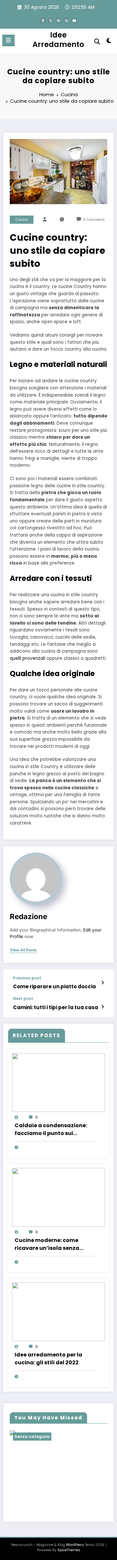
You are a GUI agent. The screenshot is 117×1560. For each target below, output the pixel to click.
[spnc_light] (109, 42)
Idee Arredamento (58, 40)
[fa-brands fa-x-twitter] (51, 20)
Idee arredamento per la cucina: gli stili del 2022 (48, 1358)
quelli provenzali (27, 658)
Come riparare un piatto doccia (54, 986)
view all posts (23, 950)
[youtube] (74, 20)
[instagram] (66, 20)
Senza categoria (32, 1436)
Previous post (27, 978)
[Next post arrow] (102, 1007)
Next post (23, 998)
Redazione (28, 916)
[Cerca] (97, 41)
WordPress (75, 1544)
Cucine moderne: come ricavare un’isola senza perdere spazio (47, 1244)
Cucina (22, 219)
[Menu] (8, 40)
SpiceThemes (69, 1550)
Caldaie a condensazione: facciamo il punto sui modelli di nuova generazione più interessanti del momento (55, 1129)
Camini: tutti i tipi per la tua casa (55, 1007)
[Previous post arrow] (102, 983)
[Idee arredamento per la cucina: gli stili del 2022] (58, 1311)
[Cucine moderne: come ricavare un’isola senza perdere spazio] (58, 1197)
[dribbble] (58, 20)
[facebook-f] (43, 20)
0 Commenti (94, 219)
